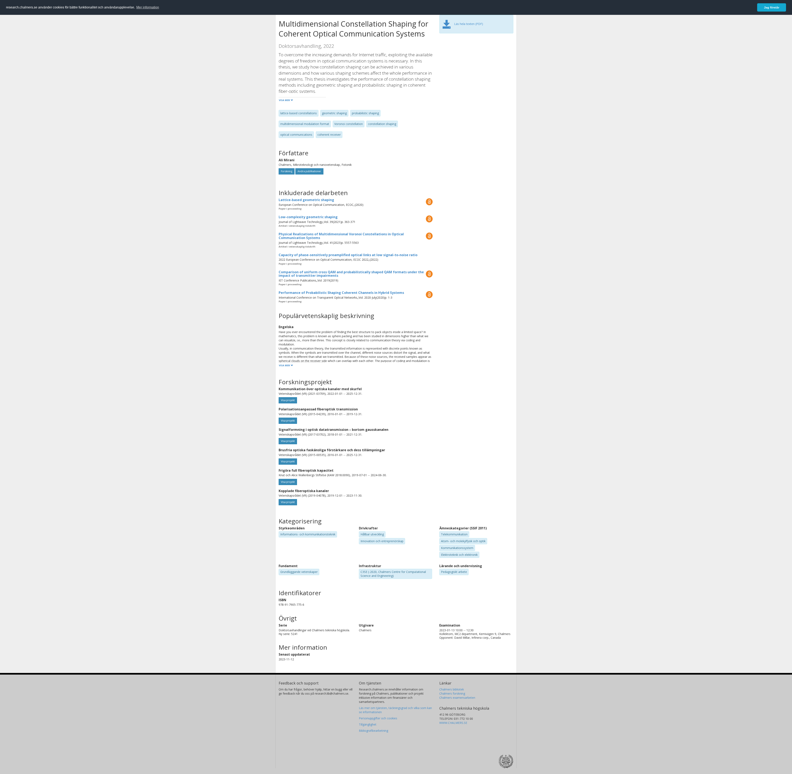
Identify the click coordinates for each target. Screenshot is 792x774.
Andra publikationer (309, 171)
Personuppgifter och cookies (378, 718)
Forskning (286, 171)
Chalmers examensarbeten (457, 698)
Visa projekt (288, 400)
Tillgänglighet (367, 724)
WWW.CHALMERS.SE (453, 723)
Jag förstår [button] (771, 7)
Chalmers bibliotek (451, 689)
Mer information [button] (147, 7)
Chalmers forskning (452, 693)
